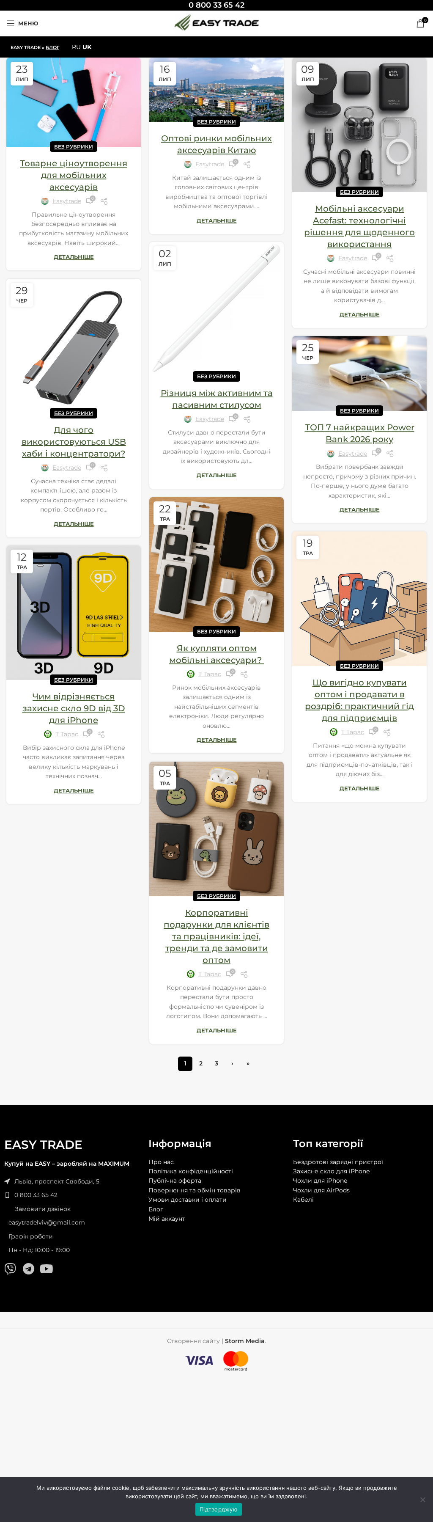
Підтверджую (219, 1509)
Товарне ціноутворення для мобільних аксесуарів (73, 175)
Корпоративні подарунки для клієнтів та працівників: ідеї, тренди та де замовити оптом (216, 936)
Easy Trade (26, 47)
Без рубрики (73, 146)
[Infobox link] (216, 5)
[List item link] (72, 1195)
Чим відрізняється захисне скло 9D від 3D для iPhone (73, 708)
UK (86, 47)
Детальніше (74, 257)
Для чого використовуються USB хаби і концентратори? (74, 442)
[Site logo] (216, 23)
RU (76, 47)
